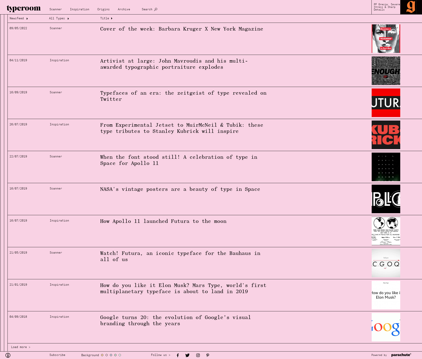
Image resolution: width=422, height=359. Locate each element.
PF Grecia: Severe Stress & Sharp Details (387, 7)
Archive (124, 9)
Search (147, 9)
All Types (57, 18)
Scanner (55, 9)
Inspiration (79, 9)
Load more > (20, 347)
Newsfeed (17, 18)
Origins (103, 9)
